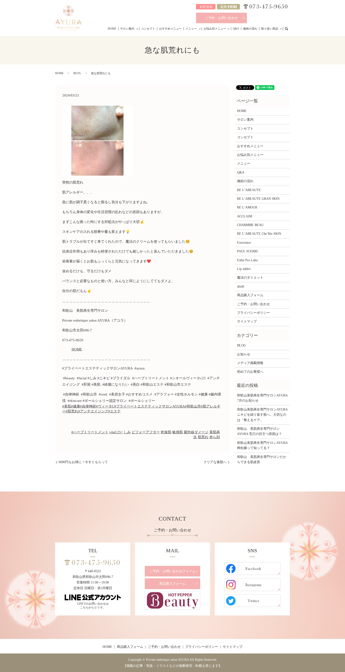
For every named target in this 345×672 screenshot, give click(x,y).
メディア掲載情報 (250, 363)
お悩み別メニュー (214, 28)
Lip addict (244, 269)
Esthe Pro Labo (247, 260)
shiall (240, 286)
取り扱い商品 (269, 28)
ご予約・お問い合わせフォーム (173, 571)
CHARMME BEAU (250, 225)
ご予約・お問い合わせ (221, 18)
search (289, 28)
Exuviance (244, 242)
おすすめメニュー (170, 28)
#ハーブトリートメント (89, 432)
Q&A (236, 28)
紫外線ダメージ (196, 432)
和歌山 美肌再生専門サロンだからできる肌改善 (261, 459)
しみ (127, 432)
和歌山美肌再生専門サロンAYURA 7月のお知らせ (262, 398)
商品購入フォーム (250, 295)
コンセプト (148, 28)
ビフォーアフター (146, 432)
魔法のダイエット (250, 277)
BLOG (77, 73)
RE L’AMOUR (247, 207)
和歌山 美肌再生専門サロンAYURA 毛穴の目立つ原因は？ (259, 431)
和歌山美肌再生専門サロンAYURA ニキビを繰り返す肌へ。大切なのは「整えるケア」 (262, 415)
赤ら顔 (214, 437)
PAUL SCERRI (247, 251)
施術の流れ (250, 28)
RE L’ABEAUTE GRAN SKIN (258, 198)
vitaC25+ (116, 432)
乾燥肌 (166, 432)
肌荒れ (203, 437)
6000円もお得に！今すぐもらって (83, 462)
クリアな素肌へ (214, 462)
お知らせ (243, 354)
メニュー (191, 28)
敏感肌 (177, 432)
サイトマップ (247, 321)
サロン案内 (127, 28)
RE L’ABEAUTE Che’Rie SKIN (259, 233)
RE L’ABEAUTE (249, 190)
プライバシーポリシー (253, 313)
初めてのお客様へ (250, 371)
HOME (112, 28)
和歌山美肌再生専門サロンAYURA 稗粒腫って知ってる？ (262, 445)
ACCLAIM (244, 216)
